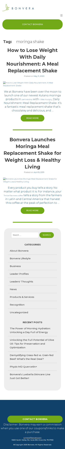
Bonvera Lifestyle (20, 258)
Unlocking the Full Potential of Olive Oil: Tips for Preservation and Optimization (32, 343)
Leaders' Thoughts (21, 281)
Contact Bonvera (32, 24)
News (13, 289)
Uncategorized (19, 312)
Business (15, 266)
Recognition (17, 304)
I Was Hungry (46, 99)
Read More (32, 118)
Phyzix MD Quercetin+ (23, 366)
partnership (27, 99)
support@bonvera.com (32, 438)
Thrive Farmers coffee (13, 195)
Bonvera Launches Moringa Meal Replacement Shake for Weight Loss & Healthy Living (32, 153)
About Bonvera (19, 250)
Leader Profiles (19, 273)
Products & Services (22, 296)
